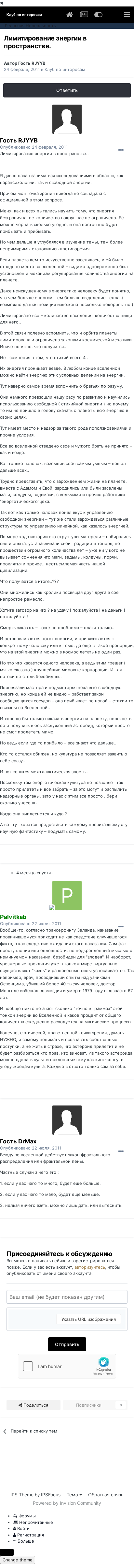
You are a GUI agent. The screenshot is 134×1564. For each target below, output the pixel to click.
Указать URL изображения (88, 1319)
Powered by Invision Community (67, 1503)
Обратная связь (106, 1494)
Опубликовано (34, 147)
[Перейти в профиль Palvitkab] (67, 895)
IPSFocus (50, 1494)
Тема (73, 1494)
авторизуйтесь (89, 1267)
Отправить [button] (67, 1344)
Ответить (67, 90)
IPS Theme (22, 1494)
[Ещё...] (120, 150)
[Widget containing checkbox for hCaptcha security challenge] (67, 1366)
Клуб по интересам (65, 69)
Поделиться (35, 1405)
